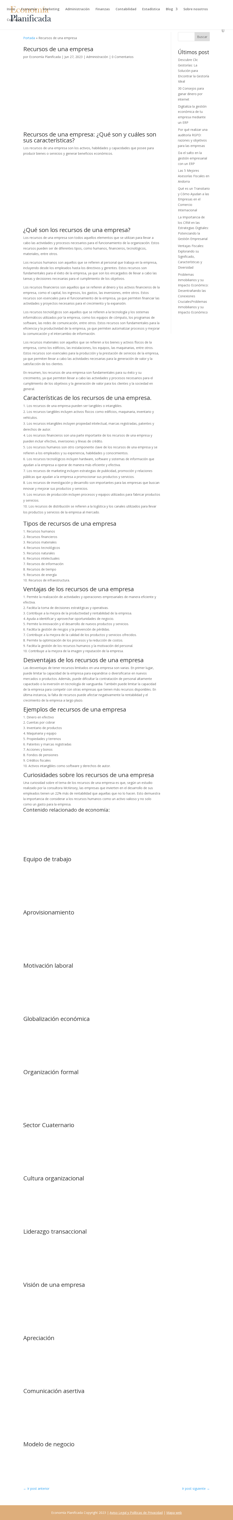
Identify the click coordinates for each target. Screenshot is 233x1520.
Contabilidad (126, 9)
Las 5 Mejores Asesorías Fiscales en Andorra (193, 176)
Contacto (14, 20)
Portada (29, 38)
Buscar (202, 37)
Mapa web (174, 1512)
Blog (169, 9)
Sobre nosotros (195, 9)
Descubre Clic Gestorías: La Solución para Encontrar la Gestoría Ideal (193, 70)
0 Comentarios (123, 57)
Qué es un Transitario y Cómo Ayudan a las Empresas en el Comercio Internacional (194, 199)
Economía (29, 9)
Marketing (51, 9)
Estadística (151, 9)
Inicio (11, 9)
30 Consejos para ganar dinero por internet (191, 93)
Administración (77, 9)
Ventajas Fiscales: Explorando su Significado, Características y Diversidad (191, 257)
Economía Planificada (45, 57)
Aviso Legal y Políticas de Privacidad (136, 1512)
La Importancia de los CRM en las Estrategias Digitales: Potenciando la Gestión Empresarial (193, 228)
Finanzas (103, 9)
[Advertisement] (91, 97)
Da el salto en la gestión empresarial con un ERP (192, 158)
